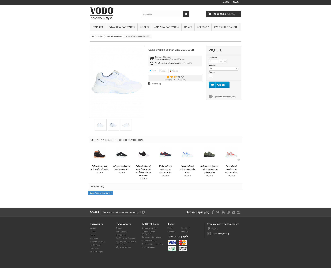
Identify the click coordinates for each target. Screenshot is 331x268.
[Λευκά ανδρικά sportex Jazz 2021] (100, 125)
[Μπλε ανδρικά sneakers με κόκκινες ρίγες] (165, 154)
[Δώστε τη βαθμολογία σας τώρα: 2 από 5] (171, 77)
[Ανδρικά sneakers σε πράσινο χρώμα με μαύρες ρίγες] (209, 154)
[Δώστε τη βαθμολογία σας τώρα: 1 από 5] (168, 77)
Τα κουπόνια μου (148, 247)
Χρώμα (212, 72)
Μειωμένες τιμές (96, 252)
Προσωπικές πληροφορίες (152, 244)
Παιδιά (188, 27)
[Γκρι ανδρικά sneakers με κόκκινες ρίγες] (231, 154)
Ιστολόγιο (227, 2)
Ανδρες (144, 27)
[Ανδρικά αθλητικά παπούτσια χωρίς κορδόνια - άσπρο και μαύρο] (143, 154)
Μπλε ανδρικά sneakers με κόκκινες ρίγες (165, 169)
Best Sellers (94, 248)
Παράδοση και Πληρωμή (125, 238)
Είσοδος (236, 2)
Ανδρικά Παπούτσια (166, 27)
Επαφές (119, 228)
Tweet (153, 71)
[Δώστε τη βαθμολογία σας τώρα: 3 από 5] (175, 77)
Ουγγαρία (185, 231)
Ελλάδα (170, 228)
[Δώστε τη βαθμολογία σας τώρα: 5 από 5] (182, 77)
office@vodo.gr (223, 234)
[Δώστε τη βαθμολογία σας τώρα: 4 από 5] (178, 77)
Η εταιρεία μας (121, 231)
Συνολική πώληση (225, 27)
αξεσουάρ (203, 27)
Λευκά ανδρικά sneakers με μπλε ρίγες (187, 169)
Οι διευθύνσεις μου (149, 241)
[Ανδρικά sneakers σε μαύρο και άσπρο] (121, 154)
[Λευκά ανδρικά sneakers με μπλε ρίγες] (187, 154)
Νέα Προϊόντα (95, 245)
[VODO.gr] (114, 13)
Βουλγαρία (185, 228)
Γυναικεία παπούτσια (122, 27)
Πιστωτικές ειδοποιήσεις (152, 237)
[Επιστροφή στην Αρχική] (92, 36)
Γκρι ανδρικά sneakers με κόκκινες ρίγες (231, 169)
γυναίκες (98, 27)
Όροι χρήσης (121, 235)
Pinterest (174, 71)
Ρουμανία (171, 231)
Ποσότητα (213, 58)
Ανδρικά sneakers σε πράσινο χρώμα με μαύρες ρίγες (209, 169)
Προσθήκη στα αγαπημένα (224, 97)
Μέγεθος (212, 65)
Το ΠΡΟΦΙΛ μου (150, 224)
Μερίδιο (163, 71)
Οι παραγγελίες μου (150, 228)
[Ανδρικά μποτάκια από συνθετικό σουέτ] (100, 154)
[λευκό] (210, 75)
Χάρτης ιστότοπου (123, 247)
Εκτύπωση (156, 84)
